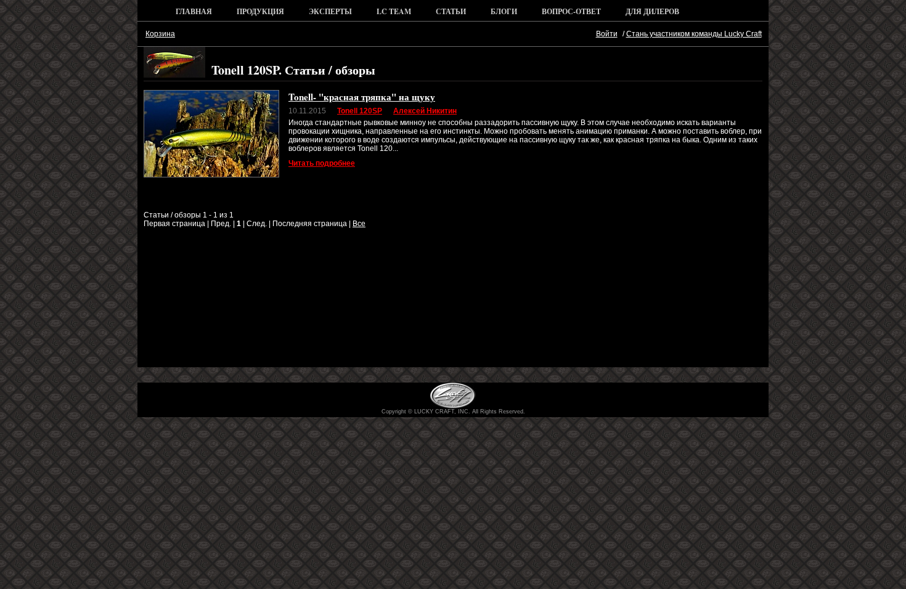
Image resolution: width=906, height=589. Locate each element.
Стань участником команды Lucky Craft (694, 34)
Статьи (451, 11)
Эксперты (330, 11)
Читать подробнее (321, 163)
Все (359, 223)
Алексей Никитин (425, 111)
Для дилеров (652, 11)
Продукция (260, 11)
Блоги (504, 11)
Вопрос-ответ (571, 11)
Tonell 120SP (359, 111)
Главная (194, 11)
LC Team (394, 11)
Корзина (160, 34)
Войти (607, 34)
